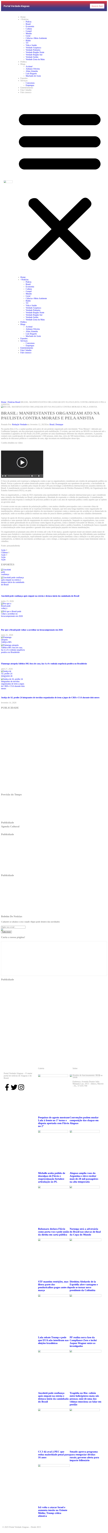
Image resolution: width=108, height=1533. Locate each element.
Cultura (29, 29)
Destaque (59, 424)
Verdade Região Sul (34, 55)
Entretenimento (26, 88)
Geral (28, 36)
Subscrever (6, 932)
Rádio (28, 40)
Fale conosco (25, 92)
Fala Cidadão (25, 90)
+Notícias (24, 19)
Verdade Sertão (32, 57)
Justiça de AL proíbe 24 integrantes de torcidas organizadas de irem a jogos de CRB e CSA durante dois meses (50, 697)
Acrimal (29, 66)
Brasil (28, 24)
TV (27, 43)
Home (23, 17)
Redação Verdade (19, 424)
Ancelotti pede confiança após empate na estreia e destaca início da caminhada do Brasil (40, 596)
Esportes (24, 78)
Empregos (30, 85)
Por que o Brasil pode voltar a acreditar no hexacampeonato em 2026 (32, 630)
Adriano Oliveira (33, 69)
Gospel (29, 31)
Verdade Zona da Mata (35, 59)
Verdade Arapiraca (33, 47)
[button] (59, 185)
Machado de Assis (33, 76)
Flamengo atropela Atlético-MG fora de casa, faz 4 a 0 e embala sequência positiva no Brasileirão (44, 663)
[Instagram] (21, 1088)
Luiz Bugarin (31, 73)
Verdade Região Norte (35, 52)
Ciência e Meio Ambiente (36, 38)
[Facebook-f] (7, 1088)
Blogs (22, 64)
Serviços (24, 80)
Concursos (30, 83)
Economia (30, 26)
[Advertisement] (61, 379)
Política (23, 62)
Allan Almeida (32, 71)
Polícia (28, 22)
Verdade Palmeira (33, 50)
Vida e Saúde (31, 45)
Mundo (29, 33)
